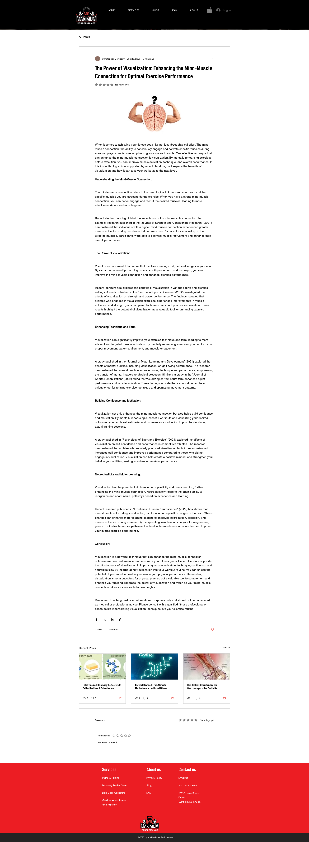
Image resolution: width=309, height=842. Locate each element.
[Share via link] (120, 619)
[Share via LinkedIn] (112, 619)
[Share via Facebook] (96, 619)
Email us (183, 777)
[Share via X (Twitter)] (104, 619)
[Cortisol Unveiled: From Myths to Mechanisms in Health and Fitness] (154, 667)
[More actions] (212, 59)
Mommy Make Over (114, 785)
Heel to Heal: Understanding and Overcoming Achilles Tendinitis (202, 687)
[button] (209, 10)
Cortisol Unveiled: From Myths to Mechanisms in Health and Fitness (151, 687)
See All (226, 647)
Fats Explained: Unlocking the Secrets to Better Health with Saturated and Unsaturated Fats (102, 687)
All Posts (84, 36)
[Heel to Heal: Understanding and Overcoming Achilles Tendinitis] (206, 667)
